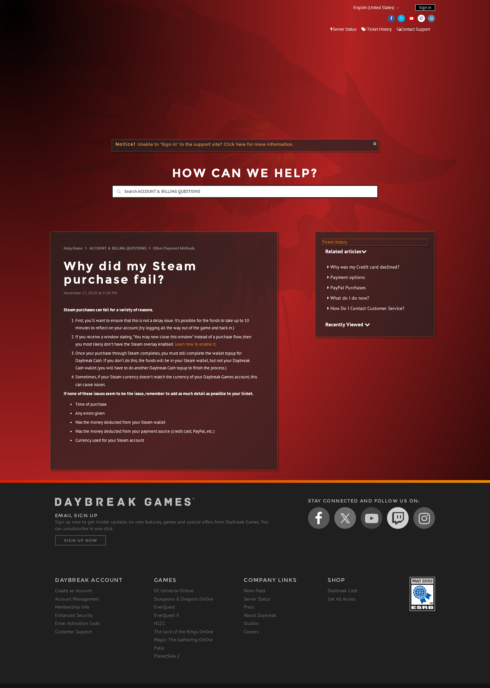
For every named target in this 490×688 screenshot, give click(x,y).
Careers (251, 632)
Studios (251, 623)
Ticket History (379, 29)
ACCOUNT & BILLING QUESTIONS (117, 248)
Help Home (73, 248)
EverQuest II (166, 615)
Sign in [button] (425, 7)
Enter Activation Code (77, 623)
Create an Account (73, 591)
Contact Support (415, 29)
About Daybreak (260, 615)
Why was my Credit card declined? (364, 267)
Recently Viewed (345, 324)
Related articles (343, 251)
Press (249, 607)
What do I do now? (349, 298)
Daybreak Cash (343, 591)
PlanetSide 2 (167, 656)
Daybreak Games (85, 19)
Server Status (344, 29)
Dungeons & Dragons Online (183, 599)
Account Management (77, 599)
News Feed (254, 591)
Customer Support (73, 632)
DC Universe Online (173, 591)
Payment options (347, 277)
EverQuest (164, 607)
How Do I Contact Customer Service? (367, 308)
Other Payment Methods (174, 248)
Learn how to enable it (195, 344)
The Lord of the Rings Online (183, 632)
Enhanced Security (74, 615)
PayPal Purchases (348, 288)
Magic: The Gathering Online (183, 640)
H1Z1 (159, 623)
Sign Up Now (80, 540)
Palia (159, 648)
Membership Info (72, 607)
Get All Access (342, 599)
